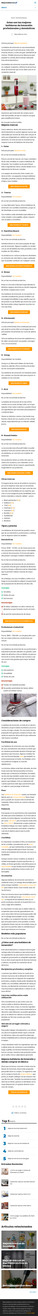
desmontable (6, 866)
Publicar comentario (20, 1113)
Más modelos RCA (19, 429)
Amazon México (26, 1074)
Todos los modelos (19, 1092)
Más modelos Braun (19, 312)
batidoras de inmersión (12, 794)
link (18, 500)
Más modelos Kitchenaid (19, 349)
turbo (21, 756)
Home (13, 18)
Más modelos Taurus (19, 225)
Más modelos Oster (19, 186)
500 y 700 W (8, 823)
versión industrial (19, 797)
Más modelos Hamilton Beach (19, 266)
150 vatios (12, 821)
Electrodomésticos (21, 18)
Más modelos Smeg (19, 383)
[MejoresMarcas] (9, 3)
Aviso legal (30, 1313)
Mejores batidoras (20, 43)
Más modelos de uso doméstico (19, 621)
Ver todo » (33, 1292)
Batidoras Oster (20, 150)
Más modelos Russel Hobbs (19, 473)
